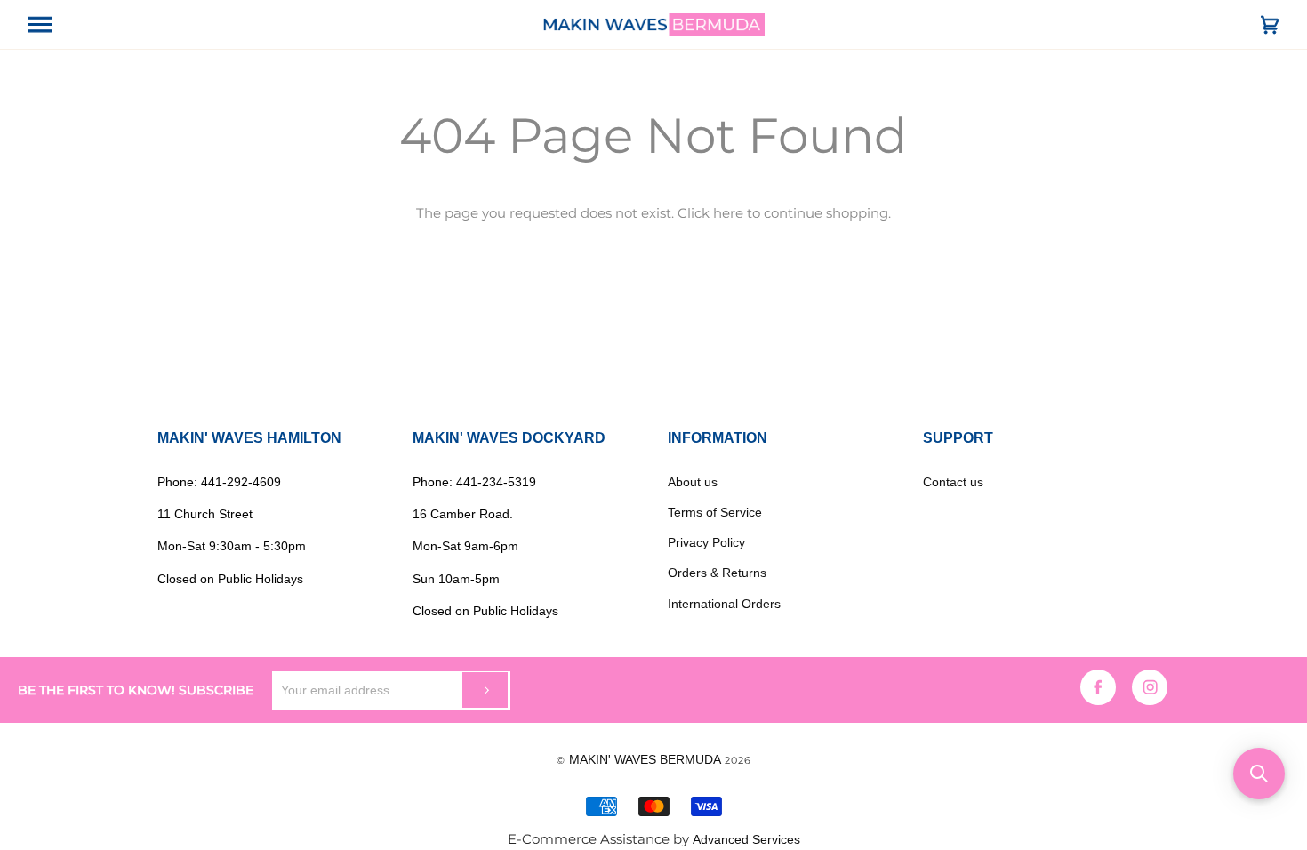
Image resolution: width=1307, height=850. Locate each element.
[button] (1259, 773)
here (728, 213)
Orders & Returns (717, 572)
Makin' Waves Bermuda (645, 759)
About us (693, 482)
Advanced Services (746, 839)
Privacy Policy (706, 542)
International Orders (724, 604)
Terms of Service (715, 512)
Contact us (953, 482)
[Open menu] (55, 24)
